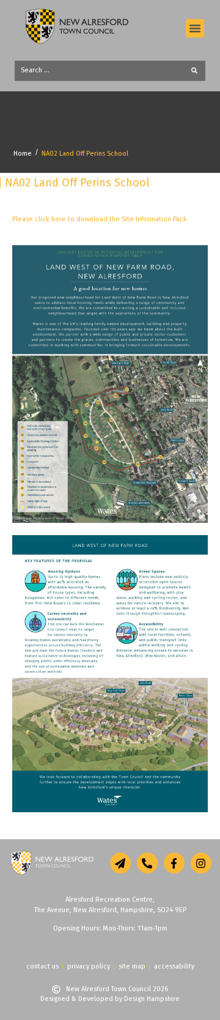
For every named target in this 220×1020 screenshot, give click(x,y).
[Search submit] (198, 70)
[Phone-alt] (147, 863)
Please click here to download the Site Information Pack (99, 219)
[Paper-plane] (120, 863)
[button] (195, 28)
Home (22, 154)
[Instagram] (201, 863)
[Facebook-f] (174, 863)
